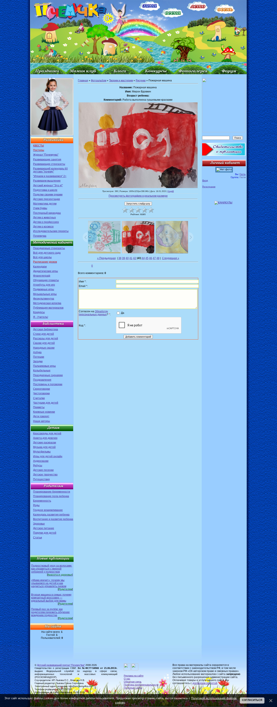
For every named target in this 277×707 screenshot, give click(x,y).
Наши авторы (41, 421)
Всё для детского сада (47, 252)
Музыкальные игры (45, 294)
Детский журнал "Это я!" (48, 185)
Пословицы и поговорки (47, 384)
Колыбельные (41, 370)
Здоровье (39, 523)
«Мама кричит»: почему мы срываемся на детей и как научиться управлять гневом (48, 583)
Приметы (39, 407)
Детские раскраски (44, 442)
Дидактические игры (45, 271)
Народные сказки (44, 347)
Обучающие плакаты (46, 280)
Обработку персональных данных (93, 313)
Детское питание (43, 528)
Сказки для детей (44, 343)
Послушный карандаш (47, 212)
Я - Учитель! (40, 317)
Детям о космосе (43, 226)
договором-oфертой (204, 683)
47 (154, 258)
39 (123, 258)
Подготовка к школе (45, 190)
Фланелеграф (41, 275)
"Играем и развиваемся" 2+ (49, 176)
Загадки (38, 361)
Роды (36, 505)
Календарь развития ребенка (51, 514)
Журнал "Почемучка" (45, 154)
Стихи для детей (43, 333)
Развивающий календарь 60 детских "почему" (50, 170)
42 (134, 258)
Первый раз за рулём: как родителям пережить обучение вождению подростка (50, 612)
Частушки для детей (45, 402)
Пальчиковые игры (44, 365)
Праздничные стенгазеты (49, 248)
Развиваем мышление (47, 180)
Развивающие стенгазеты (49, 164)
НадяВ (171, 191)
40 (127, 258)
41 (130, 258)
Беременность (42, 500)
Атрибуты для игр (44, 284)
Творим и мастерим (121, 80)
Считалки (39, 398)
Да (122, 312)
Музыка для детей (44, 447)
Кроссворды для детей (47, 433)
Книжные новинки (44, 411)
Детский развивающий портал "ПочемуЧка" (61, 665)
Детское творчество (45, 474)
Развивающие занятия (47, 159)
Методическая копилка (47, 303)
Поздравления (42, 379)
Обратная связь (133, 681)
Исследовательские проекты (51, 231)
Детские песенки (43, 470)
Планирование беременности (51, 491)
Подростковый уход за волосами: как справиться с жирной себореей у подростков (51, 568)
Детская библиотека (45, 329)
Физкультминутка (43, 298)
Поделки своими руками (48, 194)
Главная (83, 80)
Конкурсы (39, 312)
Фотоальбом (98, 80)
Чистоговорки (41, 393)
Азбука (37, 352)
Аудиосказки (40, 460)
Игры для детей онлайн (47, 456)
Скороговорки (41, 388)
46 (150, 258)
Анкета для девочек (45, 438)
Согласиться (252, 700)
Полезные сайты (133, 687)
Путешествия (41, 479)
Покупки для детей (44, 532)
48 (157, 258)
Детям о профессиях (46, 222)
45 (146, 258)
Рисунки (141, 80)
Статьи (37, 537)
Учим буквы (40, 208)
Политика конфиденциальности (141, 684)
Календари (40, 266)
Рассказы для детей (45, 338)
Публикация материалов (48, 307)
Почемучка (39, 235)
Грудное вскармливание (48, 510)
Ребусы (37, 465)
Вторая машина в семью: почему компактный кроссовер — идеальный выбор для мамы (51, 597)
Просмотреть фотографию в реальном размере (138, 195)
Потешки (38, 356)
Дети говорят (41, 416)
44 (143, 258)
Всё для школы (42, 257)
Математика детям (44, 203)
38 (119, 258)
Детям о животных (44, 217)
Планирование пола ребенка (51, 496)
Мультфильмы (42, 451)
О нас (127, 678)
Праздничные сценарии (48, 375)
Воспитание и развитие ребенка (53, 519)
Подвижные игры (43, 289)
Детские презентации (46, 199)
